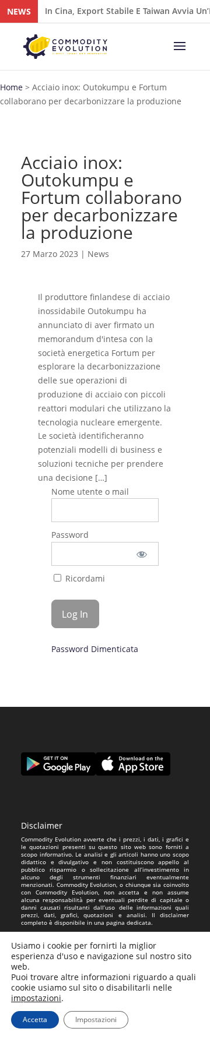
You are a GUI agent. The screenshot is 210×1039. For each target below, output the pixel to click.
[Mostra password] (142, 554)
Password (70, 534)
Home (11, 87)
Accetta (35, 1019)
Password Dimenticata (94, 648)
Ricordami (84, 578)
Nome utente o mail (90, 491)
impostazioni (36, 998)
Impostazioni (96, 1019)
